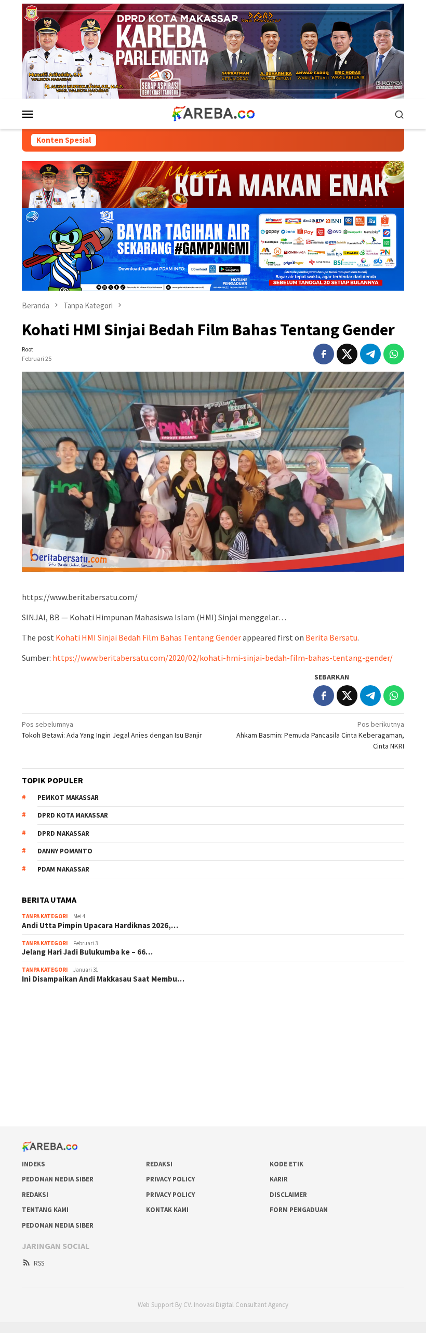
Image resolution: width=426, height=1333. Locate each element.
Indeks (33, 1164)
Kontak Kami (167, 1209)
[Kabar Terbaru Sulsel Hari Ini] (213, 113)
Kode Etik (286, 1164)
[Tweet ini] (347, 354)
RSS (39, 1263)
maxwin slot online (50, 1020)
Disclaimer (288, 1194)
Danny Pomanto (64, 851)
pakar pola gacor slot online (65, 1090)
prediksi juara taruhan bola (63, 1104)
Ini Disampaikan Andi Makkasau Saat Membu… (103, 979)
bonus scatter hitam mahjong (67, 1076)
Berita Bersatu (331, 637)
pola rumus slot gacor (55, 1034)
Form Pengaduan (299, 1209)
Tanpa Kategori (45, 916)
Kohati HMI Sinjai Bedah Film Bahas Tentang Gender (148, 637)
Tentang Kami (45, 1209)
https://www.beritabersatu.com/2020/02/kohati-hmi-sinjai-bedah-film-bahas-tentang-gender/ (222, 657)
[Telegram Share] (370, 354)
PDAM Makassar (63, 869)
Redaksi (159, 1164)
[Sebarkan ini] (323, 354)
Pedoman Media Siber (58, 1179)
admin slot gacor (48, 1048)
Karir (279, 1179)
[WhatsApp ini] (393, 354)
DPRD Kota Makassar (72, 815)
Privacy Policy (170, 1179)
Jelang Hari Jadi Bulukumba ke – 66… (87, 952)
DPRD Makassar (63, 833)
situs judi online (46, 1062)
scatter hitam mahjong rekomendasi (78, 1006)
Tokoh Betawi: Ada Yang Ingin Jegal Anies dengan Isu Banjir (112, 729)
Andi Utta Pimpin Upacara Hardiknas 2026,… (100, 925)
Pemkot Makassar (68, 797)
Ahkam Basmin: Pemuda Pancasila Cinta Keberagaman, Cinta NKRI (320, 735)
